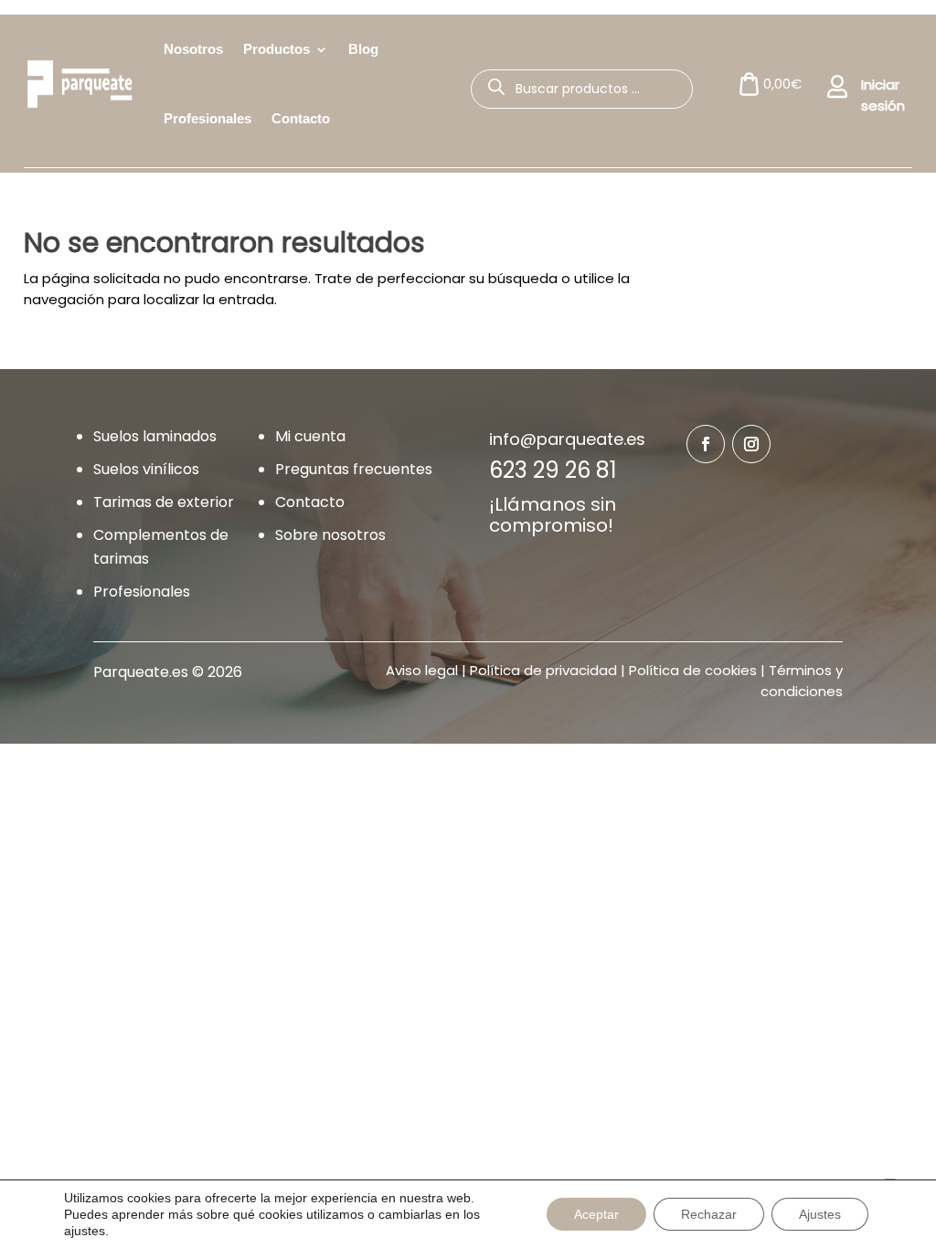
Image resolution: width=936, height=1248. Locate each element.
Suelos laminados (155, 436)
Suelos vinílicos (146, 469)
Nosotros (193, 49)
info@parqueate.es (567, 439)
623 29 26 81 (553, 470)
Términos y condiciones (801, 681)
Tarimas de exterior (163, 502)
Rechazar (709, 1214)
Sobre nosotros (330, 534)
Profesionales (207, 118)
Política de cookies (693, 670)
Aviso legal (422, 670)
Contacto (300, 118)
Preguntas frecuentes (353, 469)
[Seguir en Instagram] (751, 444)
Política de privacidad (543, 670)
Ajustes (820, 1214)
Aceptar (596, 1214)
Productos (276, 49)
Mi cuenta (310, 436)
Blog (363, 49)
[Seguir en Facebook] (705, 444)
